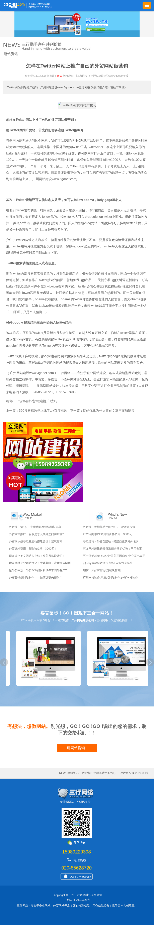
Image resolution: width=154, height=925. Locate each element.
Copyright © (61, 895)
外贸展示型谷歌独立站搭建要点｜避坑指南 (35, 541)
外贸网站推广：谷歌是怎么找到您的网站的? (36, 534)
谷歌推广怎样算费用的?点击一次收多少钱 (109, 527)
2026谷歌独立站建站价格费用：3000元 (107, 534)
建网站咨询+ (77, 748)
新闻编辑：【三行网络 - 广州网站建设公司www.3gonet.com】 (96, 75)
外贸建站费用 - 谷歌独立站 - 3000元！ (33, 548)
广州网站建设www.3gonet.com (32, 373)
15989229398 (76, 851)
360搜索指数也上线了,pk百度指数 (43, 410)
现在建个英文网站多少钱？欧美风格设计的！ (37, 555)
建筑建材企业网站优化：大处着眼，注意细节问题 (40, 563)
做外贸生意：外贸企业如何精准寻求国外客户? (38, 570)
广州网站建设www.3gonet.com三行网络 (65, 87)
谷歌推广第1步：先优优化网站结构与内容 (35, 527)
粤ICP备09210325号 (78, 899)
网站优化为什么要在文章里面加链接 (108, 410)
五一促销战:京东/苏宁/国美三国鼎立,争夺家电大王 (114, 555)
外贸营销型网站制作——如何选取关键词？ (35, 577)
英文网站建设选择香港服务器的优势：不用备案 (112, 548)
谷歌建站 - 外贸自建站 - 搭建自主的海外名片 (111, 541)
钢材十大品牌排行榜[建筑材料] (102, 570)
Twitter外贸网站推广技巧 (22, 87)
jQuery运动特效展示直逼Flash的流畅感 (107, 563)
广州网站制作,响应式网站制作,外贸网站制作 (110, 577)
